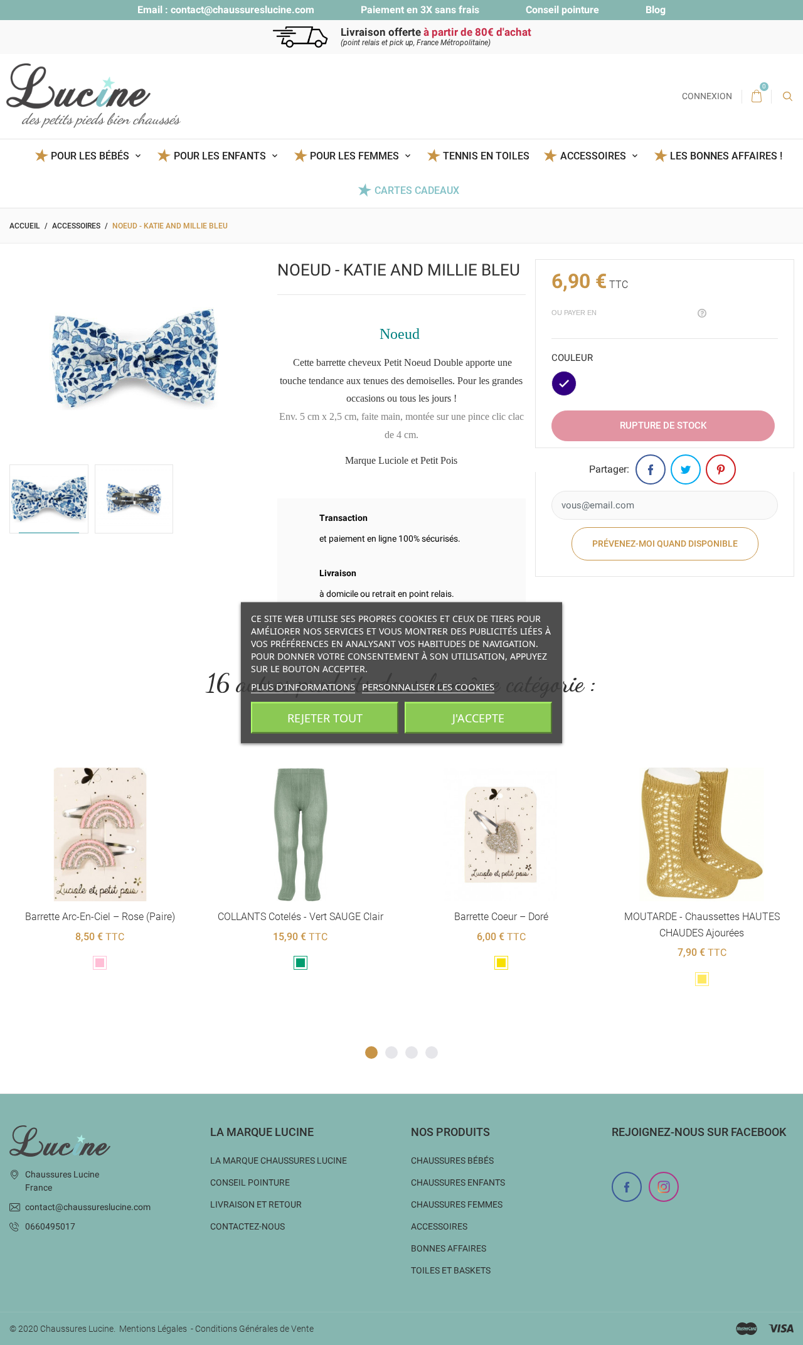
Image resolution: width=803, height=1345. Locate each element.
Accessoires (439, 1226)
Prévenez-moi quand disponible (665, 544)
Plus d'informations (303, 686)
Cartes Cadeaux (417, 190)
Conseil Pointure (250, 1182)
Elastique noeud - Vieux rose (701, 917)
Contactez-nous (247, 1226)
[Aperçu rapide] (99, 747)
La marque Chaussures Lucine (278, 1160)
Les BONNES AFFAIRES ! (726, 156)
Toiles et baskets (451, 1270)
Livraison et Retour (256, 1204)
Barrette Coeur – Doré (300, 917)
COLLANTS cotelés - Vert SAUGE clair (100, 917)
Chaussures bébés (452, 1160)
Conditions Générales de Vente (254, 1329)
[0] (757, 97)
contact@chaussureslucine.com (242, 10)
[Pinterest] (721, 469)
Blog (656, 10)
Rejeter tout (325, 717)
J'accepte (478, 717)
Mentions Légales (153, 1329)
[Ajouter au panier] (69, 747)
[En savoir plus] (130, 747)
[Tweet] (686, 469)
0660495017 (50, 1226)
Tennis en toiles (486, 156)
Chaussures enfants (458, 1182)
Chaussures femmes (457, 1204)
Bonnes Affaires (448, 1248)
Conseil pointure (562, 10)
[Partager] (650, 469)
